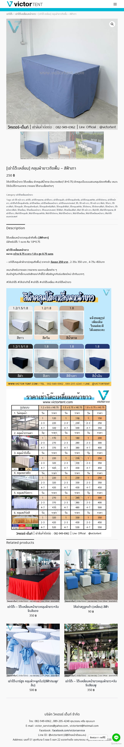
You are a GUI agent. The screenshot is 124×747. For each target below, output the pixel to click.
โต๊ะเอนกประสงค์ (49, 210)
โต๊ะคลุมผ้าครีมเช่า (31, 206)
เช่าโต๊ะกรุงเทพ (37, 199)
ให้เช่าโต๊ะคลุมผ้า (21, 213)
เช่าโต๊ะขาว (48, 199)
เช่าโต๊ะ (9, 14)
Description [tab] (15, 228)
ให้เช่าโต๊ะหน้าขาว (65, 213)
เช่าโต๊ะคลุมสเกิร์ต (88, 199)
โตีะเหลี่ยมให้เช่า (70, 210)
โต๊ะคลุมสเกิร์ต (76, 206)
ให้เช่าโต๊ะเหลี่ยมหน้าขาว (95, 213)
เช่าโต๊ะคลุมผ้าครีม (72, 199)
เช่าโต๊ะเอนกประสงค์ (67, 203)
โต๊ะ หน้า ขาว (84, 203)
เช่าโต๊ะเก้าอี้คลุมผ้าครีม (19, 203)
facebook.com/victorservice (68, 731)
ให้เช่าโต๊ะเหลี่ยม (79, 213)
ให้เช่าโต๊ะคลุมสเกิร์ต (37, 213)
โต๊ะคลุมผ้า (18, 206)
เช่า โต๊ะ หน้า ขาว (18, 199)
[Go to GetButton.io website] (116, 744)
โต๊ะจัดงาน (87, 206)
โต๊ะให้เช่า (60, 210)
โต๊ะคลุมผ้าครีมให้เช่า (47, 206)
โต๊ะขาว (108, 203)
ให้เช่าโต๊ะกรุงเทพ (106, 210)
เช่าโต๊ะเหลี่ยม (35, 203)
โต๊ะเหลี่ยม (22, 210)
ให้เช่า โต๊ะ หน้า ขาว (84, 210)
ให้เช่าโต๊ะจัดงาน (52, 213)
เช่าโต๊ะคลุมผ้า (58, 199)
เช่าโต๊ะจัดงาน (101, 199)
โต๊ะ (77, 203)
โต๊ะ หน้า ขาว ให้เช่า (97, 203)
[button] (112, 24)
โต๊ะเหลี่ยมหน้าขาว (34, 210)
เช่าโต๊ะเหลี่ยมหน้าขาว (25, 14)
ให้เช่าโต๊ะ (96, 210)
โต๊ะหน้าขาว (109, 206)
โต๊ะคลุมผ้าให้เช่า (63, 206)
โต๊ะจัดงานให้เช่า (98, 206)
